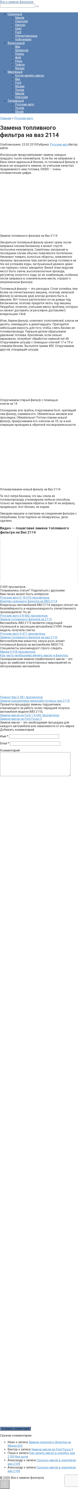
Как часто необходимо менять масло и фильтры (34, 655)
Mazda (19, 18)
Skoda (19, 111)
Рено (18, 61)
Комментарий (10, 750)
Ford (18, 32)
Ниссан (20, 25)
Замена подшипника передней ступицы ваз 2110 (35, 701)
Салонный (15, 14)
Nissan (19, 68)
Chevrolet (21, 21)
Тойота (20, 64)
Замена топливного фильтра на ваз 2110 (28, 637)
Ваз (17, 46)
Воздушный (16, 43)
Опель (19, 54)
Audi (18, 57)
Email (4, 743)
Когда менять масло (29, 75)
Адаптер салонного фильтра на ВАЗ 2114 (28, 601)
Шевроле (21, 50)
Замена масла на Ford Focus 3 (21, 719)
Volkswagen (23, 39)
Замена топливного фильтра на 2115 (26, 619)
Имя (4, 736)
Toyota (19, 90)
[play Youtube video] (39, 560)
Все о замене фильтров (16, 2)
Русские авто (24, 104)
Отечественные (26, 36)
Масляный (15, 72)
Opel (18, 28)
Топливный (16, 101)
